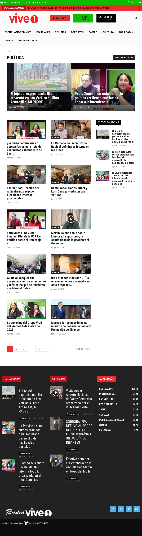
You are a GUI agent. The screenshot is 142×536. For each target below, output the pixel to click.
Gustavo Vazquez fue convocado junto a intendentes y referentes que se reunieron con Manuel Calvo (26, 283)
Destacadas (25, 453)
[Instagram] (132, 2)
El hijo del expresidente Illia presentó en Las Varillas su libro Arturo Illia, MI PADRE (123, 136)
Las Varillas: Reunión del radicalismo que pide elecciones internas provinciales (23, 193)
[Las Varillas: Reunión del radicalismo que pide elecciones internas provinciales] (26, 174)
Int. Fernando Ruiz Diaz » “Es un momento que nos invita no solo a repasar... (70, 281)
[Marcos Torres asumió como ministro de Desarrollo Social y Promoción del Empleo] (71, 309)
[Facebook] (128, 2)
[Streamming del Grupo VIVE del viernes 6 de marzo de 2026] (26, 309)
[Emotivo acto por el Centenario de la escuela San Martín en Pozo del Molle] (56, 461)
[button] (136, 18)
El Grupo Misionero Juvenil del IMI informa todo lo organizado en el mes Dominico (123, 178)
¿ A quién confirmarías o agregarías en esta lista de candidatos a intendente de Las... (24, 148)
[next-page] (46, 349)
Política (11, 137)
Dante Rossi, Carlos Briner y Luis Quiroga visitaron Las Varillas (69, 191)
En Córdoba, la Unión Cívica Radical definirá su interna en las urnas (70, 146)
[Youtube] (140, 2)
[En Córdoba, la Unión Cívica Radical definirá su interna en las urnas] (71, 129)
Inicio (9, 51)
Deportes (71, 414)
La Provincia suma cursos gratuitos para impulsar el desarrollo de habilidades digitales (123, 157)
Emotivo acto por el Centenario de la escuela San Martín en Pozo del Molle (79, 465)
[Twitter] (136, 2)
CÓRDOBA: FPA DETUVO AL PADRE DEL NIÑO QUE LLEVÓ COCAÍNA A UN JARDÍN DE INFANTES (79, 432)
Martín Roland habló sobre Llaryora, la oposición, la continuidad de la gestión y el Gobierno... (70, 238)
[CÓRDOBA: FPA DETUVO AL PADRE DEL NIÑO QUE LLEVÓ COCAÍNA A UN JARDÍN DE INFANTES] (56, 423)
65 (38, 348)
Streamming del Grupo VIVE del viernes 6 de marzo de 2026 (24, 326)
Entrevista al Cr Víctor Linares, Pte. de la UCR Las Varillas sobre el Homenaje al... (24, 238)
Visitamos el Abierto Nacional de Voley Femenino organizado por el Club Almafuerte (79, 398)
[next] (137, 8)
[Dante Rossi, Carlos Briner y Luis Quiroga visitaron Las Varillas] (71, 174)
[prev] (132, 8)
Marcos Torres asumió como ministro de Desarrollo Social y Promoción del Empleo (71, 326)
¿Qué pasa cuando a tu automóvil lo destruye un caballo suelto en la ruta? (65, 7)
